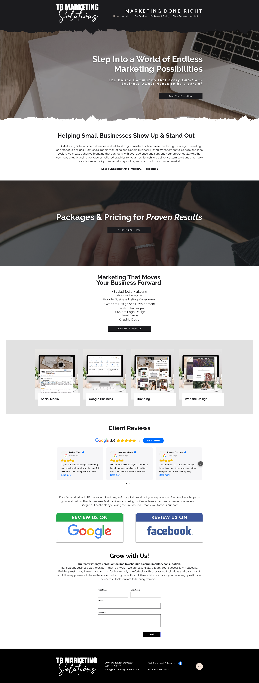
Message (102, 612)
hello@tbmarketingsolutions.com (122, 669)
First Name (102, 590)
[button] (141, 16)
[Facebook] (180, 663)
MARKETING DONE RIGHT (164, 11)
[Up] (199, 666)
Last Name (135, 590)
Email (100, 601)
